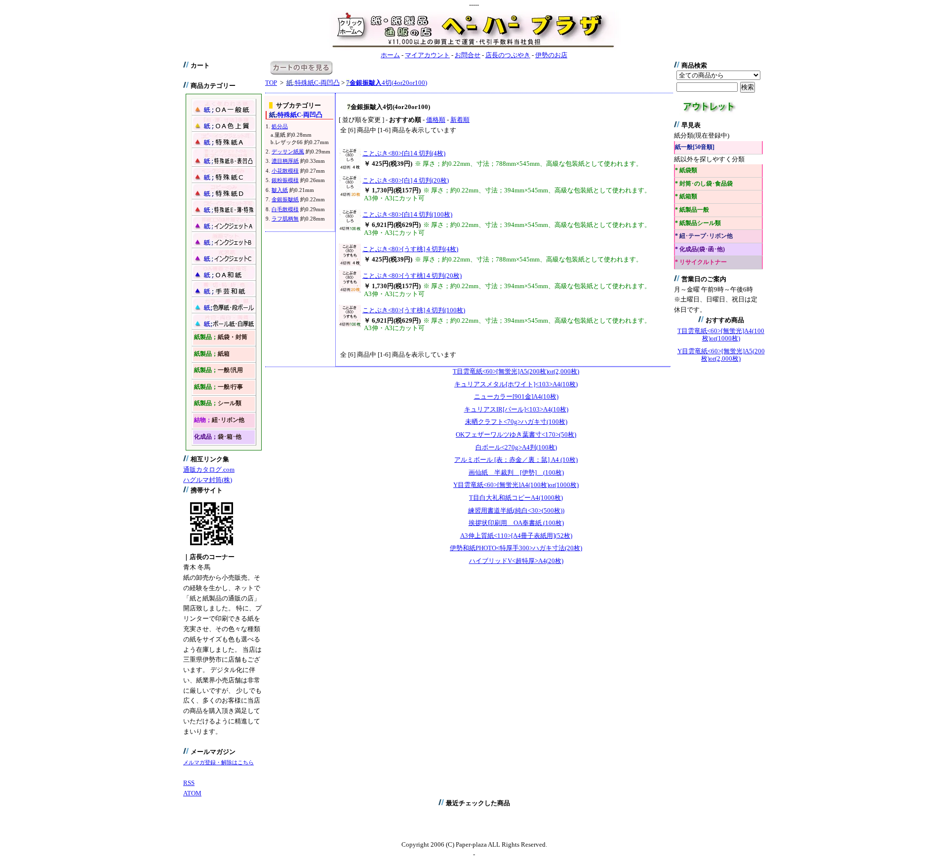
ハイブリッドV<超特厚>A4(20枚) (516, 560)
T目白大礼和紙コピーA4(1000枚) (516, 497)
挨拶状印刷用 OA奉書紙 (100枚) (516, 522)
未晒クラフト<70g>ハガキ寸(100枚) (516, 421)
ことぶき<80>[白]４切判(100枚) (407, 214)
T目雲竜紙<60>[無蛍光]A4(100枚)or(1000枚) (720, 334)
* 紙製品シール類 (698, 223)
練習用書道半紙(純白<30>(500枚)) (516, 510)
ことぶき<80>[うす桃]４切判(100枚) (413, 310)
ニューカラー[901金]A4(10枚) (516, 396)
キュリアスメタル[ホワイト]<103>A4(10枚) (516, 384)
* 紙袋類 (686, 170)
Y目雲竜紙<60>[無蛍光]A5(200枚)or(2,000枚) (721, 355)
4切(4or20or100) (386, 82)
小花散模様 (285, 171)
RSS (189, 782)
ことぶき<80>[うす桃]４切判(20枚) (412, 275)
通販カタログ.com (209, 469)
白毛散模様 (285, 209)
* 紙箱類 (686, 196)
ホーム (390, 55)
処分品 (280, 126)
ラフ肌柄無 (285, 219)
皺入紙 (280, 190)
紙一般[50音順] (694, 147)
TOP (271, 82)
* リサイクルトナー (701, 262)
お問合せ (467, 55)
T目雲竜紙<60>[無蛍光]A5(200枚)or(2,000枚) (516, 371)
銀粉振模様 (285, 180)
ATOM (192, 793)
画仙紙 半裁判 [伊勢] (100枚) (516, 472)
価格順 (435, 119)
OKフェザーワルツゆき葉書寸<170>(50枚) (516, 434)
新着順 (460, 119)
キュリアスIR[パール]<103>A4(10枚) (516, 409)
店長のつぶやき (507, 55)
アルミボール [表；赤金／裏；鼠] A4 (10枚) (516, 459)
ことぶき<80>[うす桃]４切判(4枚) (410, 249)
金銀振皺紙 (285, 199)
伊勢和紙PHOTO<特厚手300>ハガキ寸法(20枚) (516, 548)
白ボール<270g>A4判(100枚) (516, 447)
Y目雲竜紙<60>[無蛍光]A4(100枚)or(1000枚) (516, 484)
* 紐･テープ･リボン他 (704, 236)
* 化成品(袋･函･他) (700, 249)
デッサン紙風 (288, 151)
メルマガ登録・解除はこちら (218, 762)
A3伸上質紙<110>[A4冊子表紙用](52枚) (516, 535)
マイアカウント (427, 55)
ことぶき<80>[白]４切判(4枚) (403, 153)
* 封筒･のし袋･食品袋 (704, 184)
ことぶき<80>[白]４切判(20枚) (405, 180)
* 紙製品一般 (692, 210)
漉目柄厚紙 (285, 161)
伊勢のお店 (551, 55)
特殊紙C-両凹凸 (313, 82)
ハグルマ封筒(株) (207, 480)
